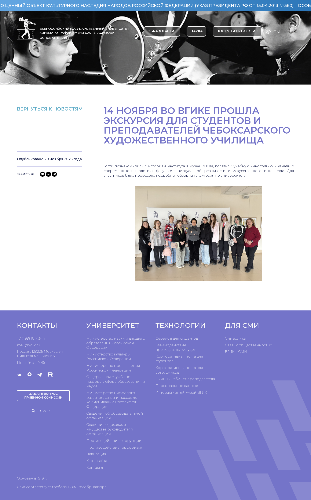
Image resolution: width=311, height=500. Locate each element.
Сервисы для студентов (177, 338)
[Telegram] (54, 174)
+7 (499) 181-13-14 (31, 338)
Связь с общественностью (248, 345)
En (276, 31)
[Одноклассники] (48, 174)
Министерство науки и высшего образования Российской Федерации (115, 343)
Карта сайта (96, 461)
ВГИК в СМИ (236, 352)
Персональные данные (177, 386)
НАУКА (196, 31)
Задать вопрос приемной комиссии (43, 396)
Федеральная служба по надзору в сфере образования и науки (115, 381)
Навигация (96, 454)
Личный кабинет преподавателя (185, 379)
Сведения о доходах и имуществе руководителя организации (109, 429)
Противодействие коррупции (114, 441)
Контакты (94, 468)
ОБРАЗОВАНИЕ (162, 31)
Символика (235, 338)
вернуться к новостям (50, 109)
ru (38, 345)
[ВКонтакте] (42, 174)
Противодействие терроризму (114, 447)
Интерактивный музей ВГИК (181, 393)
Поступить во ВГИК (237, 31)
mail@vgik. (26, 345)
